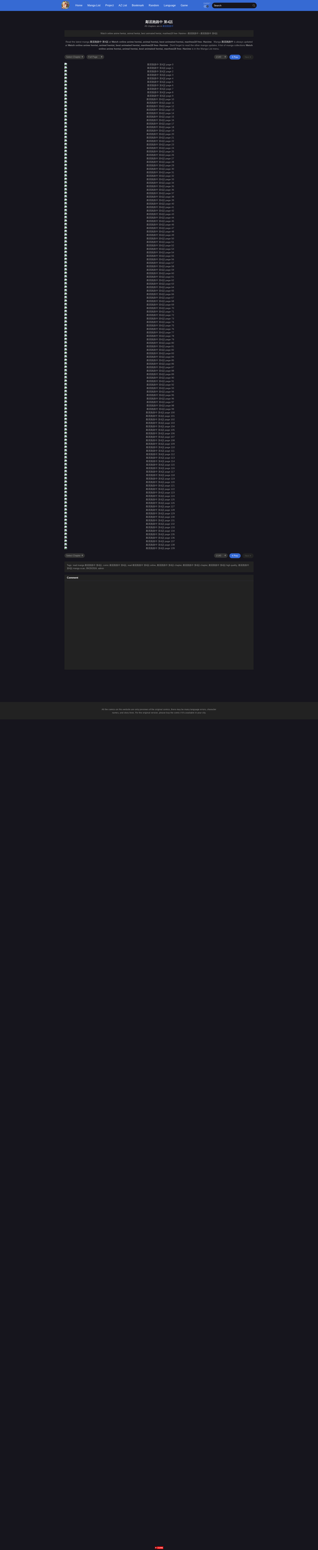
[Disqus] (159, 624)
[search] (253, 6)
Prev (235, 57)
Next (247, 57)
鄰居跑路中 (168, 26)
